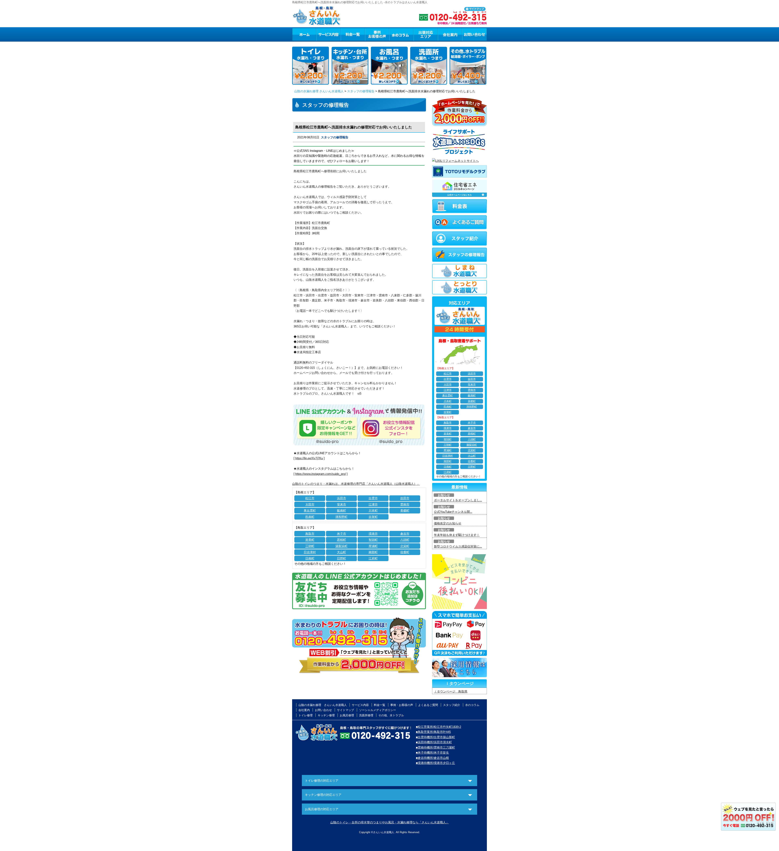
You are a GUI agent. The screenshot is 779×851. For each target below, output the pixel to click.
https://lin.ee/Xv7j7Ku (309, 458)
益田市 (404, 498)
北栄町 (404, 546)
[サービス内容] (321, 34)
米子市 (341, 533)
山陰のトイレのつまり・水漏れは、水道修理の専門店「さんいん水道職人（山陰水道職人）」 (356, 483)
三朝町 (309, 546)
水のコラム (401, 34)
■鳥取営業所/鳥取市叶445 (433, 732)
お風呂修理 (347, 715)
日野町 (341, 558)
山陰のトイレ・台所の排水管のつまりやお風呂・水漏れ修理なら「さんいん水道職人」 (389, 822)
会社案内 (450, 34)
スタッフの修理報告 (360, 91)
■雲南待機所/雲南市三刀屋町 (435, 747)
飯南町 (341, 510)
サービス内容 (328, 34)
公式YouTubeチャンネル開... (453, 511)
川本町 (373, 510)
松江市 (309, 498)
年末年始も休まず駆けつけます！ (457, 535)
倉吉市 (404, 533)
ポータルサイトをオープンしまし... (458, 500)
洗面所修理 (366, 715)
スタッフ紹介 (451, 705)
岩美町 (309, 539)
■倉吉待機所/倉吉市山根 (432, 758)
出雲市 (373, 498)
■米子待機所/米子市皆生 (432, 752)
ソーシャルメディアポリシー (377, 710)
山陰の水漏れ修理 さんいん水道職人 (319, 91)
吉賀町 (373, 517)
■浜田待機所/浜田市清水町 (434, 742)
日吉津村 (310, 552)
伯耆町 (404, 552)
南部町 (373, 552)
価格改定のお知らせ (447, 523)
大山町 (341, 552)
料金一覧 (353, 34)
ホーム (304, 34)
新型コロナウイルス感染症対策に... (458, 546)
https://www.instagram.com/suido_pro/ (320, 474)
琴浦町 (373, 546)
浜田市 (341, 498)
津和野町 (341, 517)
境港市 (373, 533)
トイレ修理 (305, 715)
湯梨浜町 (341, 546)
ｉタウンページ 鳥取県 (450, 691)
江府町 (373, 558)
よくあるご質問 (428, 705)
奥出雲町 (310, 510)
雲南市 (404, 504)
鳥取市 (309, 533)
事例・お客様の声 (377, 34)
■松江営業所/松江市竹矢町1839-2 (438, 726)
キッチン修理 (326, 715)
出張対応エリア (426, 34)
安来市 (341, 504)
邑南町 (309, 517)
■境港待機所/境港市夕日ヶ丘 (435, 763)
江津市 (373, 504)
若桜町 (341, 539)
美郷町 (404, 510)
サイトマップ (345, 710)
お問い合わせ (474, 34)
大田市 (309, 504)
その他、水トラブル (391, 715)
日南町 (309, 558)
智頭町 (373, 539)
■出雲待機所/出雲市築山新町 (435, 737)
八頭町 (404, 539)
